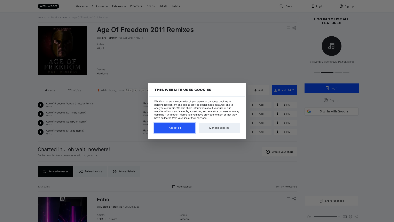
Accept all (175, 127)
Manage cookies (219, 127)
